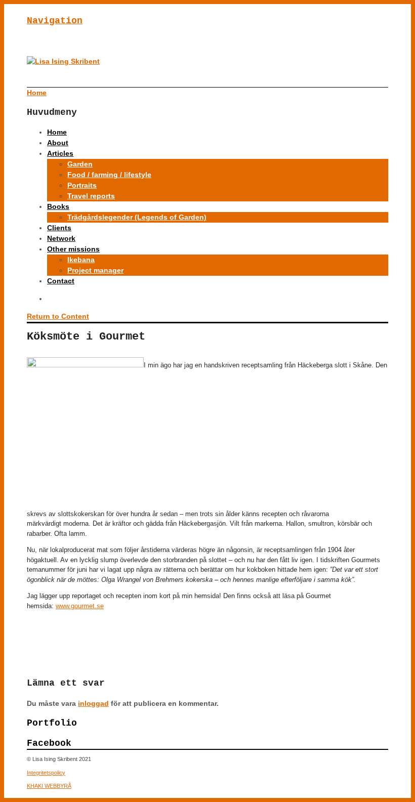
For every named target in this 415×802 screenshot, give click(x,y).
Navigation (54, 21)
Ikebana (81, 260)
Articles (60, 153)
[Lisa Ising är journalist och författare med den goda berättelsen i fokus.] (63, 61)
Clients (59, 228)
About (57, 143)
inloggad (93, 703)
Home (57, 132)
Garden (80, 164)
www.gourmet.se (80, 606)
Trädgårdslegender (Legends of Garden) (136, 217)
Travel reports (91, 196)
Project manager (95, 270)
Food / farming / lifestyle (109, 175)
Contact (60, 281)
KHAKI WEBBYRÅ (49, 786)
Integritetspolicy (46, 773)
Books (58, 206)
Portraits (82, 185)
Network (61, 238)
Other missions (73, 249)
